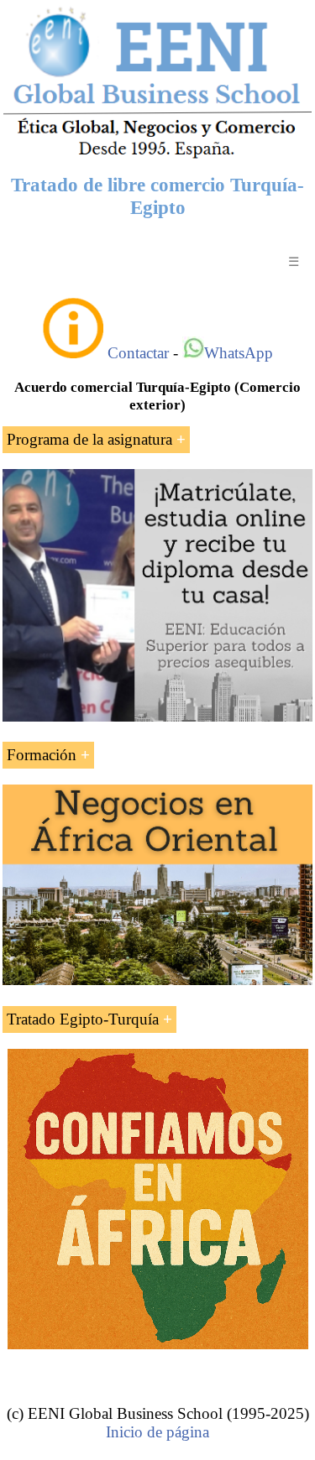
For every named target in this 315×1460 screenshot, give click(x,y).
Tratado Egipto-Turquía (83, 1019)
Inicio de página (157, 1432)
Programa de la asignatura (89, 439)
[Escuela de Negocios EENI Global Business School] (157, 156)
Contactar (138, 353)
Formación (41, 755)
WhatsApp (238, 353)
